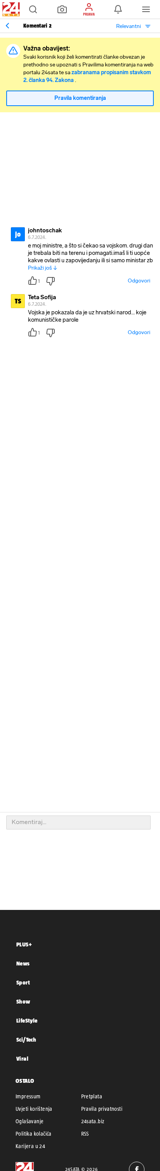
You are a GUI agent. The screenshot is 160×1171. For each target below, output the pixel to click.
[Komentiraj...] (78, 822)
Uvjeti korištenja (34, 1109)
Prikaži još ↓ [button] (42, 268)
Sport (23, 982)
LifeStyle (27, 1020)
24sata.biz (92, 1121)
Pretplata (92, 1096)
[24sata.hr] (10, 9)
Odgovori (139, 280)
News (23, 963)
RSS (85, 1134)
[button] (33, 9)
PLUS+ (24, 944)
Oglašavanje (29, 1121)
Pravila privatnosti (102, 1109)
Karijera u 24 (30, 1146)
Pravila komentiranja (80, 98)
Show (23, 1001)
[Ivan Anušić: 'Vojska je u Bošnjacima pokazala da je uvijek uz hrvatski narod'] (7, 25)
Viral (22, 1058)
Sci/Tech (26, 1039)
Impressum (28, 1096)
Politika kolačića (34, 1134)
